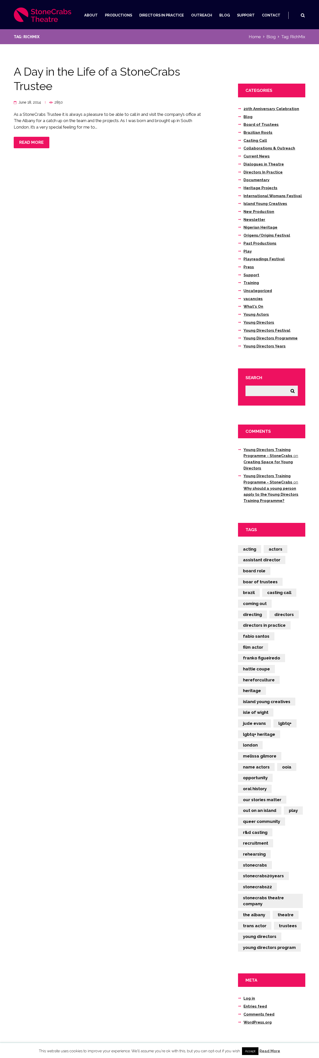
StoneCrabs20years (263, 875)
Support (246, 15)
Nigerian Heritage (260, 227)
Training (251, 283)
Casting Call (255, 140)
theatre (286, 914)
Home (255, 36)
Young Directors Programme (270, 338)
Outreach (201, 15)
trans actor (254, 925)
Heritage (252, 690)
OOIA (286, 766)
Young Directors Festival (266, 330)
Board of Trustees (261, 124)
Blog (224, 15)
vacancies (253, 299)
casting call (279, 592)
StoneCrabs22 (257, 886)
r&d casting (255, 832)
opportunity (255, 777)
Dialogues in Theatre (263, 164)
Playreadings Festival (264, 259)
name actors (256, 766)
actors (275, 549)
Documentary (256, 180)
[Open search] (303, 15)
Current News (256, 156)
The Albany (254, 914)
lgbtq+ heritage (259, 734)
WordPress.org (257, 1022)
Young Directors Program (269, 947)
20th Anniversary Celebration (271, 109)
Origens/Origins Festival (266, 235)
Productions (118, 15)
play (293, 810)
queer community (261, 821)
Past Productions (259, 243)
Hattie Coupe (256, 668)
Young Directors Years (264, 346)
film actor (253, 647)
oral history (255, 788)
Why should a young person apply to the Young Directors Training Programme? (270, 494)
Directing (252, 614)
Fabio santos (256, 636)
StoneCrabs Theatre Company (263, 901)
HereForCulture (259, 679)
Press (248, 267)
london (250, 745)
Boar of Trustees (260, 581)
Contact (271, 15)
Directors (284, 614)
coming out (255, 603)
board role (254, 570)
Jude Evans (254, 723)
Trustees (288, 925)
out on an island (259, 810)
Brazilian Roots (257, 132)
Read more (31, 142)
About (91, 15)
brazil (249, 592)
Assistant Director (261, 559)
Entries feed (255, 1006)
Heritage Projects (260, 188)
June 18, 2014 (29, 102)
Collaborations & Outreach (269, 148)
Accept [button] (250, 1051)
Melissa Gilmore (259, 756)
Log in (249, 998)
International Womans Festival (272, 196)
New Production (258, 211)
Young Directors (258, 322)
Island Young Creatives (265, 203)
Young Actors (256, 314)
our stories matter (262, 799)
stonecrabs (255, 865)
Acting (249, 549)
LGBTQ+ (285, 723)
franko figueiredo (261, 657)
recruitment (255, 843)
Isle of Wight (255, 712)
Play (247, 251)
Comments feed (258, 1014)
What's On (253, 306)
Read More (269, 1051)
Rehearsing (254, 854)
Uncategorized (257, 291)
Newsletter (254, 219)
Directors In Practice (161, 15)
